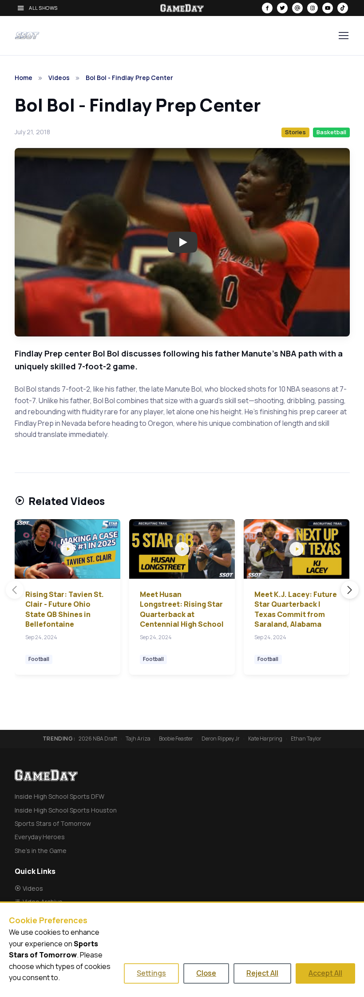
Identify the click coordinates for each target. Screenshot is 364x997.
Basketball (331, 132)
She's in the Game (41, 850)
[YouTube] (327, 8)
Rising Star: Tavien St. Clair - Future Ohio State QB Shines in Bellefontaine (64, 609)
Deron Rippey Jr (221, 738)
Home (23, 77)
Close (206, 973)
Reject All (262, 973)
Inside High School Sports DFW (59, 796)
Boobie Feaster (176, 738)
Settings (151, 973)
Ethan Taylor (306, 738)
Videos (59, 77)
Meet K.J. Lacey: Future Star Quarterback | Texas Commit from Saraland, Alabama (295, 609)
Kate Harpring (265, 738)
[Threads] (297, 8)
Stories (295, 132)
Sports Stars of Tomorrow (53, 823)
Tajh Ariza (138, 738)
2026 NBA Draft (98, 738)
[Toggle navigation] (343, 36)
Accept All (325, 973)
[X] (282, 8)
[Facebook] (267, 8)
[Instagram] (312, 8)
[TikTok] (342, 8)
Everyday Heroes (40, 837)
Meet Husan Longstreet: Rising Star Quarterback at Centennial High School (182, 609)
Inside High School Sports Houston (66, 810)
